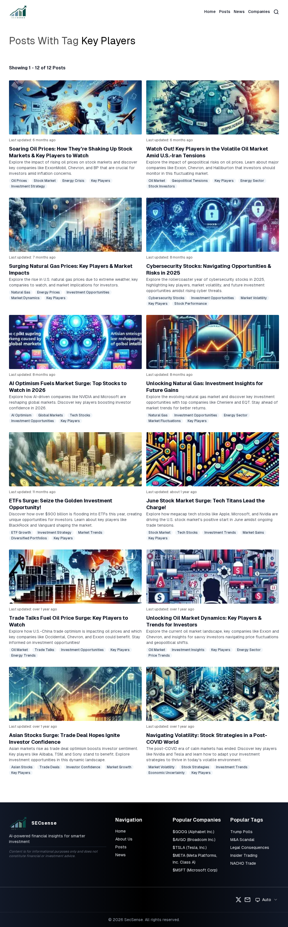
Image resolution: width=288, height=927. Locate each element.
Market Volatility (254, 298)
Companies (259, 11)
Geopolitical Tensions (190, 181)
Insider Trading (243, 855)
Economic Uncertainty (166, 773)
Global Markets (50, 415)
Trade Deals (49, 767)
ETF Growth (21, 533)
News (239, 11)
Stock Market (45, 181)
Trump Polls (241, 831)
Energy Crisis (73, 181)
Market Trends (90, 533)
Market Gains (253, 533)
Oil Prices (19, 181)
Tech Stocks (80, 415)
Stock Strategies (195, 767)
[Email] (247, 899)
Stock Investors (161, 186)
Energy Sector (252, 181)
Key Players (100, 181)
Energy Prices (48, 292)
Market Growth (119, 767)
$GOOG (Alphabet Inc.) (193, 831)
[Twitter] (238, 899)
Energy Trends (23, 655)
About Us (123, 839)
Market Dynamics (25, 298)
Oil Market (156, 181)
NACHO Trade (243, 863)
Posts (224, 11)
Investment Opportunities (88, 292)
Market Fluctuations (164, 421)
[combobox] (266, 899)
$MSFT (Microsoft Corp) (195, 870)
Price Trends (159, 655)
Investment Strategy (28, 186)
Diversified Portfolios (29, 538)
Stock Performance (190, 304)
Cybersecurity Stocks (166, 298)
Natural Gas (20, 292)
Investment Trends (220, 533)
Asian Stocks (22, 767)
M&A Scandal (242, 839)
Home (210, 11)
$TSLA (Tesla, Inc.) (190, 847)
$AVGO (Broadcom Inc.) (194, 839)
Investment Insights (188, 650)
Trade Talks (44, 650)
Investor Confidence (83, 767)
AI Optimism (21, 415)
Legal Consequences (249, 847)
